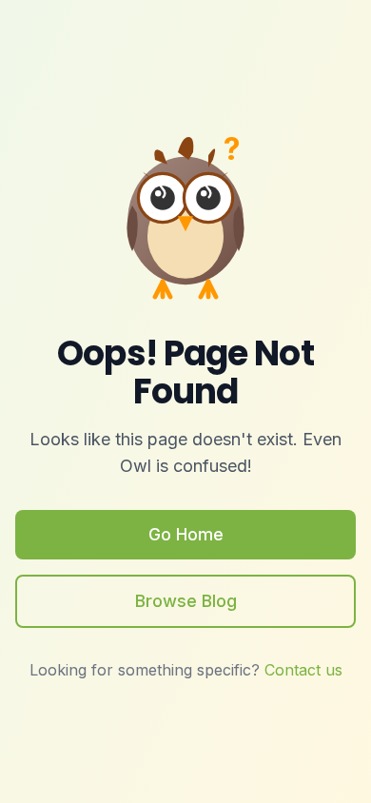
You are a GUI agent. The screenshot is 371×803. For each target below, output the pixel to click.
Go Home (186, 534)
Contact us (303, 669)
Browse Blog (186, 601)
